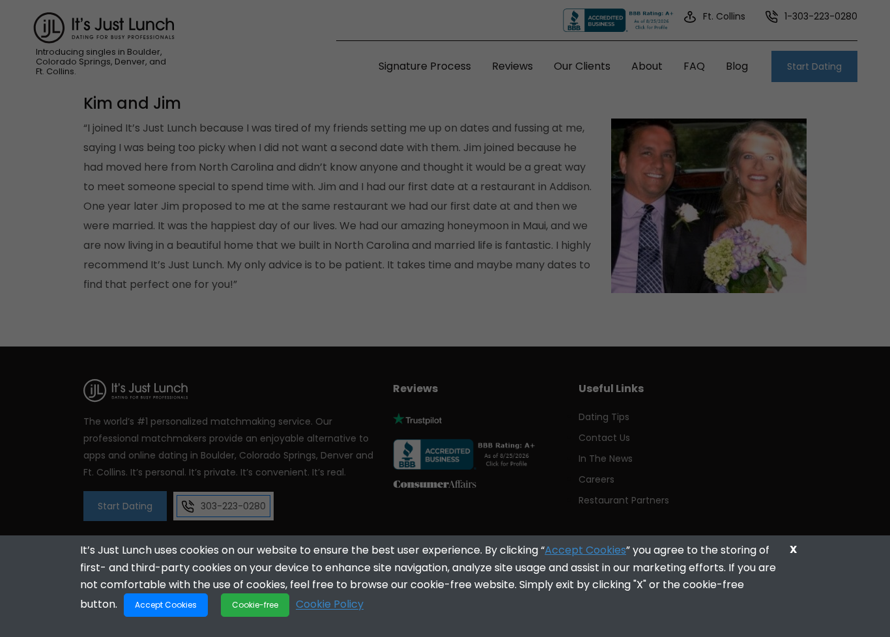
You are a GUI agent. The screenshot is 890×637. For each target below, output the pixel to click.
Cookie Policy (330, 604)
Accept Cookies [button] (166, 604)
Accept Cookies (585, 550)
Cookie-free (255, 604)
